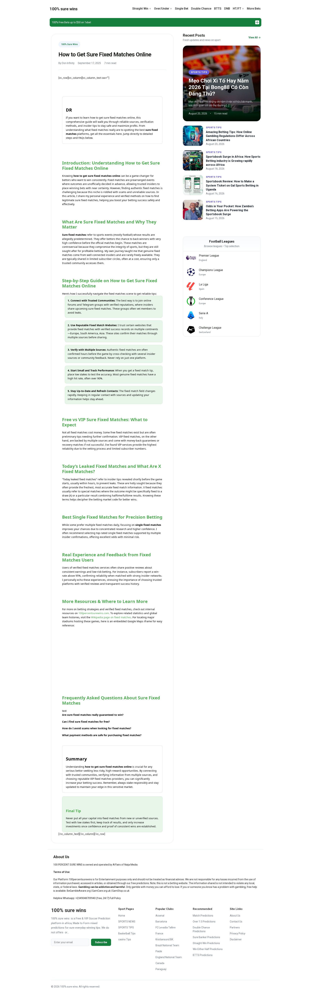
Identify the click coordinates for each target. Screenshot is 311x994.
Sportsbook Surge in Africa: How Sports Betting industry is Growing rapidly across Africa (233, 161)
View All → (255, 37)
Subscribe (101, 942)
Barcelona (161, 921)
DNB (227, 8)
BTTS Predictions (203, 955)
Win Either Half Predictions (208, 949)
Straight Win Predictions (206, 943)
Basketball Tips (127, 933)
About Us (235, 915)
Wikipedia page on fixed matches (111, 617)
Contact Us (236, 921)
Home (121, 915)
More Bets (254, 8)
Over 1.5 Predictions (204, 921)
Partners (235, 927)
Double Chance (201, 8)
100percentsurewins (80, 879)
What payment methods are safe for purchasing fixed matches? (101, 735)
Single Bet (181, 8)
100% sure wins (64, 9)
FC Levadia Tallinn (166, 927)
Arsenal (160, 915)
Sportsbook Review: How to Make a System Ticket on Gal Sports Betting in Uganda (232, 185)
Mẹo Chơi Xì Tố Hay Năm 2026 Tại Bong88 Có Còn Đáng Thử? (219, 87)
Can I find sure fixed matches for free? (86, 721)
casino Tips (124, 939)
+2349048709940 (85, 898)
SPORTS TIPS (199, 72)
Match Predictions (203, 915)
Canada (160, 963)
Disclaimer (236, 939)
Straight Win (140, 8)
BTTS (217, 8)
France (159, 933)
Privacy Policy (237, 933)
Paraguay (161, 969)
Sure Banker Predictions (206, 937)
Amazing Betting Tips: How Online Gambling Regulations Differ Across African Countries (230, 136)
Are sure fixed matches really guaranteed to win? (92, 714)
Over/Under (161, 8)
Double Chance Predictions (201, 929)
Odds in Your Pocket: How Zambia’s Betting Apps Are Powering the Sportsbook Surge (230, 210)
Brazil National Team (167, 945)
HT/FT (237, 8)
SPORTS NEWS (126, 921)
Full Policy (115, 898)
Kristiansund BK (164, 939)
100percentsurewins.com (93, 613)
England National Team (169, 957)
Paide (159, 951)
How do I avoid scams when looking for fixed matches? (96, 728)
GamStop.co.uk (120, 890)
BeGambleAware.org (79, 890)
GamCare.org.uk (101, 890)
